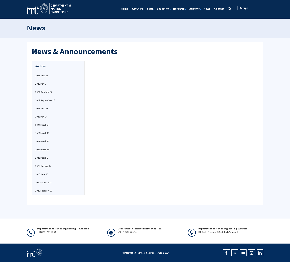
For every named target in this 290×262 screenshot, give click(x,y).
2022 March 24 (42, 124)
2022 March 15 (42, 141)
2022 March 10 (42, 149)
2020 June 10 (41, 174)
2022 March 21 (42, 133)
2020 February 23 (43, 190)
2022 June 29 (41, 108)
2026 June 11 (41, 75)
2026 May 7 (40, 83)
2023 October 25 (43, 91)
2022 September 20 (45, 100)
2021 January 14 (43, 166)
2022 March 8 (41, 157)
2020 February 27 (43, 182)
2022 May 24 (41, 116)
